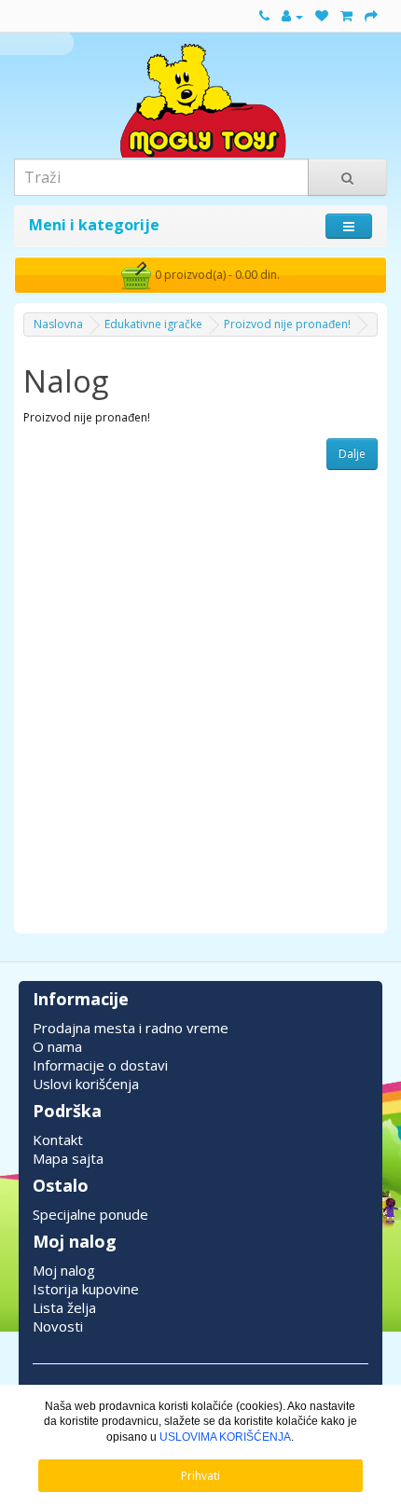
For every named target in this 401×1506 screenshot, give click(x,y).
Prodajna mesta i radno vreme (130, 1027)
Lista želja (64, 1307)
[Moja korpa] (346, 16)
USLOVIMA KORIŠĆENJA (225, 1437)
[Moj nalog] (292, 16)
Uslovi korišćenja (86, 1083)
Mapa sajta (68, 1158)
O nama (57, 1046)
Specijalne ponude (90, 1214)
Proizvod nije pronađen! (287, 324)
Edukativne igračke (153, 324)
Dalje (352, 454)
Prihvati (200, 1476)
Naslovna (58, 324)
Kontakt (58, 1139)
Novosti (58, 1326)
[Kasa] (371, 16)
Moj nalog (64, 1270)
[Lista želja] (321, 16)
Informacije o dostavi (100, 1065)
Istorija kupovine (86, 1288)
